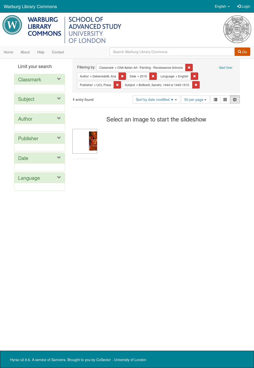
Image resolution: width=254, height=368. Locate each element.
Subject (26, 98)
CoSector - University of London (121, 359)
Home (8, 51)
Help (40, 51)
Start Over (225, 67)
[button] (222, 6)
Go (244, 51)
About (25, 51)
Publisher (28, 138)
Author (25, 118)
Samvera (58, 359)
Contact (58, 51)
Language (29, 177)
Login (245, 6)
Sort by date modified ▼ (155, 99)
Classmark (29, 79)
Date (23, 157)
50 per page (194, 99)
